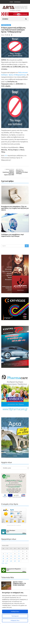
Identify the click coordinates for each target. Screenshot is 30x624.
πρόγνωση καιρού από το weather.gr (14, 525)
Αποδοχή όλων (15, 611)
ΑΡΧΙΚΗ (11, 2)
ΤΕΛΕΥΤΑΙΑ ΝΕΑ (6, 25)
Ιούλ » (6, 563)
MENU (6, 19)
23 (19, 558)
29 (15, 561)
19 (3, 558)
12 (3, 556)
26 (3, 561)
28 (11, 561)
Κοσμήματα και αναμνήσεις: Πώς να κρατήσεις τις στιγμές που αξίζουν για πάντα (15, 208)
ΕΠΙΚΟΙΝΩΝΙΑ (17, 2)
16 (19, 556)
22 (15, 558)
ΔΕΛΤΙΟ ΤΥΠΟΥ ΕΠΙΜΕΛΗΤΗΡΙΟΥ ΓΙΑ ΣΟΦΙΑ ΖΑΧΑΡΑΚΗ (19, 583)
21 (11, 558)
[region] (15, 607)
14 (11, 556)
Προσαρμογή (15, 616)
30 (19, 561)
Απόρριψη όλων (15, 620)
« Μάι (2, 563)
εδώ (6, 155)
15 (15, 556)
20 (7, 558)
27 (7, 561)
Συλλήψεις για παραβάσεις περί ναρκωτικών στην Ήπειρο (12, 235)
